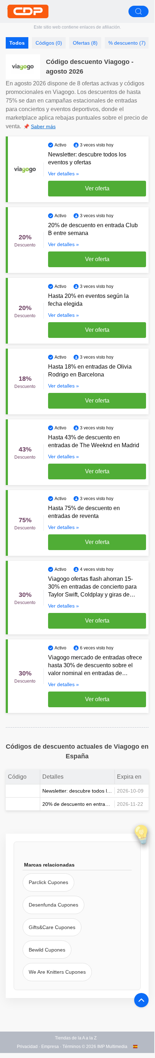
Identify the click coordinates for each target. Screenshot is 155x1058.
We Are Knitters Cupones (57, 972)
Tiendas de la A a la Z (76, 1037)
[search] (138, 11)
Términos (71, 1046)
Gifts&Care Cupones (52, 927)
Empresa (50, 1046)
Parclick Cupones (48, 882)
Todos (17, 43)
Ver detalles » (63, 173)
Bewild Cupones (47, 950)
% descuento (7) (127, 43)
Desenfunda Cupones (53, 905)
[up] (141, 1000)
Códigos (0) (49, 43)
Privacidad (27, 1046)
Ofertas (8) (85, 43)
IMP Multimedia (112, 1046)
